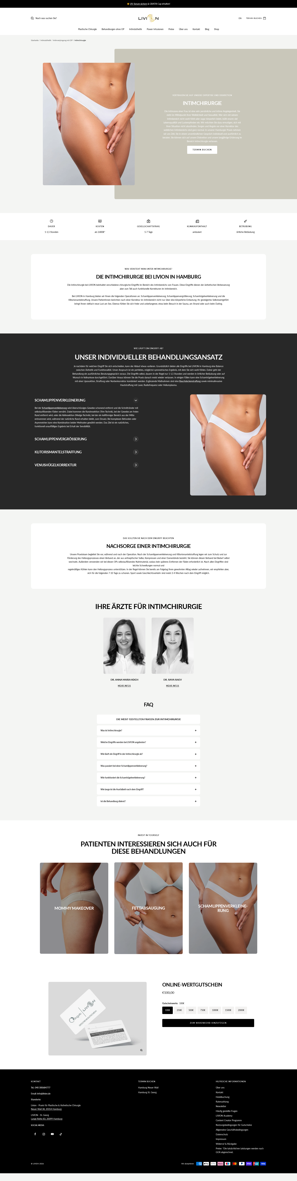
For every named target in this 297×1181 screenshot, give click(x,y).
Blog (207, 29)
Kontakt (196, 29)
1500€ (228, 1010)
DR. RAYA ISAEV (173, 679)
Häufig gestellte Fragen (226, 1111)
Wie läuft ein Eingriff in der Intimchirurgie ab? (122, 754)
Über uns (183, 29)
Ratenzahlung (222, 1101)
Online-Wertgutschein (192, 985)
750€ (202, 1010)
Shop (216, 29)
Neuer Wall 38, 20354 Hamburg (46, 1109)
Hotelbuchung (222, 1097)
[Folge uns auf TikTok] (60, 1134)
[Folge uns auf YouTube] (52, 1134)
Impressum (221, 1139)
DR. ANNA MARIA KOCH (124, 679)
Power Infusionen (155, 29)
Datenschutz (222, 1134)
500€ (191, 1010)
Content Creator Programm (229, 1120)
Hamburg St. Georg (147, 1092)
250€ (179, 1010)
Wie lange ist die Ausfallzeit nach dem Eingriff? (122, 789)
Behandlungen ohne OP (113, 29)
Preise (171, 29)
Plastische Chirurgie (87, 29)
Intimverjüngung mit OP (63, 40)
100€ (167, 1010)
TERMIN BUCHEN (202, 150)
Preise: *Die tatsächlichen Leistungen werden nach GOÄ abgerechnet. (240, 1150)
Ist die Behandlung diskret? (113, 801)
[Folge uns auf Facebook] (35, 1134)
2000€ (241, 1010)
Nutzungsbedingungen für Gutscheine (234, 1125)
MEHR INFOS (124, 686)
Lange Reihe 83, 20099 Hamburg (46, 1118)
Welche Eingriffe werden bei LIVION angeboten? (123, 742)
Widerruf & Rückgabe (226, 1144)
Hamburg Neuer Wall (148, 1087)
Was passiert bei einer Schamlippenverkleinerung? (124, 766)
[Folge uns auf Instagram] (43, 1134)
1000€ (215, 1010)
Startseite (35, 40)
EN (240, 18)
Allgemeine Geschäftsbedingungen (232, 1129)
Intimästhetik (135, 29)
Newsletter (221, 1106)
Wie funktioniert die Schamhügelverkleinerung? (123, 777)
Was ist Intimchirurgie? (111, 730)
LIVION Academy (224, 1115)
